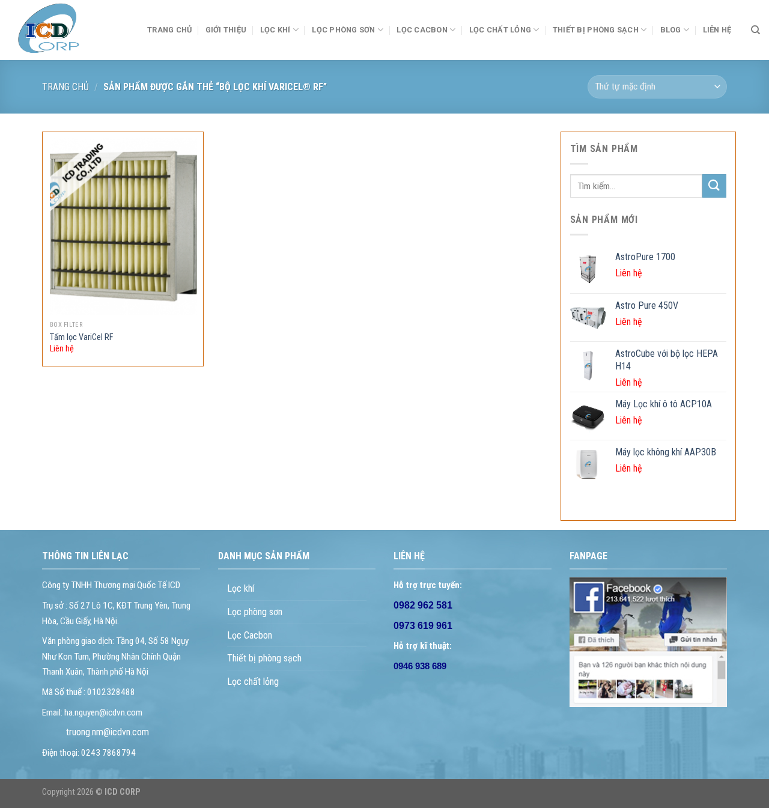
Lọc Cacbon (422, 29)
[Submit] (714, 186)
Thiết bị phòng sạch (264, 658)
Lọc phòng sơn (343, 29)
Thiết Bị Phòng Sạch (596, 29)
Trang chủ (65, 87)
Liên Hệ (717, 29)
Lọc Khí (275, 29)
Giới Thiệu (226, 29)
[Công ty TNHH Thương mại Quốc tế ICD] (69, 30)
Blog (670, 29)
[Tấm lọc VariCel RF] (124, 226)
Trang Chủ (169, 29)
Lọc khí (240, 588)
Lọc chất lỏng (500, 29)
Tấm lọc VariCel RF (82, 337)
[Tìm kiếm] (755, 30)
